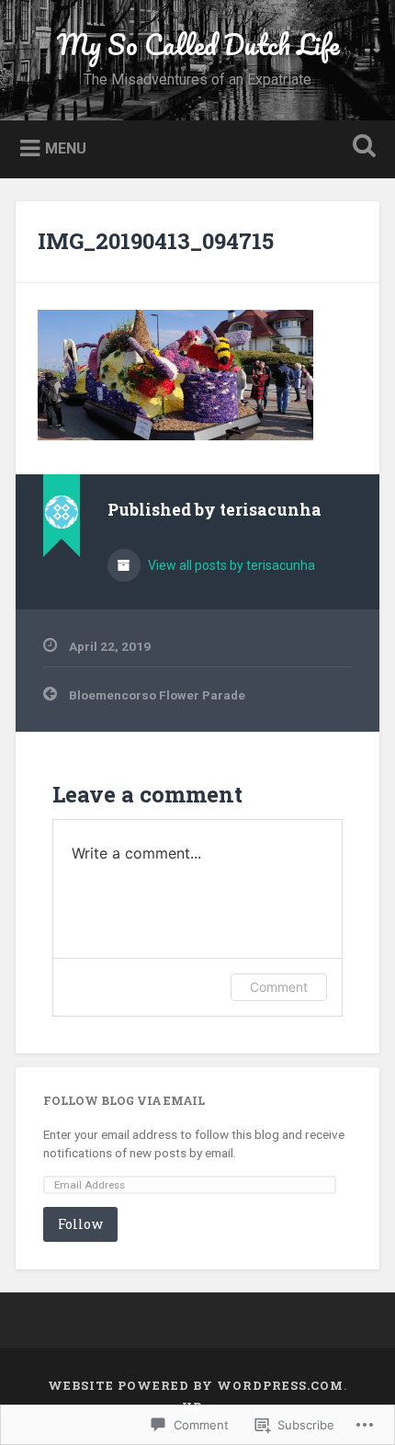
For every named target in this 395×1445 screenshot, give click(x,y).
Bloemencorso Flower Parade (157, 695)
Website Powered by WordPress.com (196, 1385)
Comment (279, 987)
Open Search (361, 147)
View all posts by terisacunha (230, 565)
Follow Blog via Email (124, 1100)
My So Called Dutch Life (198, 44)
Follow (80, 1224)
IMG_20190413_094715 (156, 241)
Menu (65, 147)
